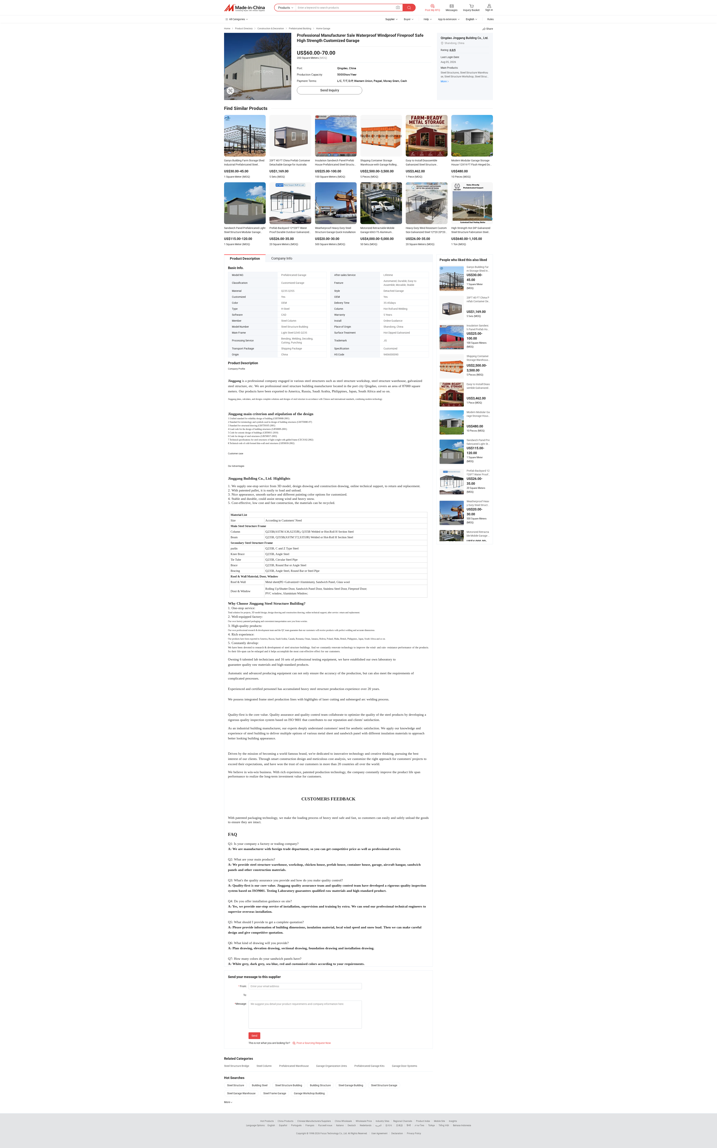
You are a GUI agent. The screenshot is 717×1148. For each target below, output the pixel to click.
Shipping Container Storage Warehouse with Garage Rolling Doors (478, 358)
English (271, 1125)
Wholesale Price (364, 1120)
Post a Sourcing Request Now (312, 1043)
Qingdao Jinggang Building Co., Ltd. (464, 38)
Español (283, 1125)
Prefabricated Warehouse (294, 1066)
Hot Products (267, 1120)
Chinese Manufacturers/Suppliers (314, 1120)
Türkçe (431, 1125)
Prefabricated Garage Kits (369, 1066)
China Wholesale (343, 1120)
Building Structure (320, 1085)
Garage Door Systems (404, 1066)
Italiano (340, 1125)
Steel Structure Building (288, 1085)
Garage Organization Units (331, 1066)
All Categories (237, 19)
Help (426, 19)
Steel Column (264, 1066)
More (444, 81)
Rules (490, 19)
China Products (285, 1120)
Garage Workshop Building (309, 1093)
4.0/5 (452, 50)
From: (242, 986)
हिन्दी (409, 1125)
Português (296, 1125)
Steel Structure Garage (384, 1085)
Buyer (407, 19)
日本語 (399, 1125)
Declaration (397, 1133)
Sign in (489, 10)
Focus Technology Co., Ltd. (334, 1133)
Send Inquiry (329, 90)
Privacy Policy (414, 1133)
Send (254, 1035)
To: (245, 995)
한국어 (388, 1125)
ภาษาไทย (419, 1125)
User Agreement (379, 1133)
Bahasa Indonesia (462, 1125)
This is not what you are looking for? (269, 1043)
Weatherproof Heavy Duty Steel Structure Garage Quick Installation (478, 503)
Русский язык (325, 1125)
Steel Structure (235, 1085)
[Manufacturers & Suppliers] (244, 8)
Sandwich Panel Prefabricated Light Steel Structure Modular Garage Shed (478, 442)
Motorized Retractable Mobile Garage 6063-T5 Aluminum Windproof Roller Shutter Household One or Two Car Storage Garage (478, 534)
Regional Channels (402, 1120)
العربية (378, 1125)
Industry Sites (382, 1120)
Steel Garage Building (351, 1085)
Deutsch (352, 1125)
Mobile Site (439, 1120)
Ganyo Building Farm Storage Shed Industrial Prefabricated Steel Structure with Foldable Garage (478, 269)
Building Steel (259, 1085)
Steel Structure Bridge (236, 1066)
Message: (241, 1003)
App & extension (447, 19)
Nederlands (365, 1125)
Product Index (423, 1120)
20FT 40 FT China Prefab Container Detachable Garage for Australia (478, 299)
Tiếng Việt (444, 1125)
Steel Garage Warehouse (241, 1093)
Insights (453, 1120)
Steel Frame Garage (274, 1093)
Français (309, 1125)
